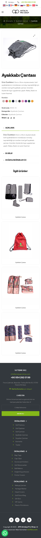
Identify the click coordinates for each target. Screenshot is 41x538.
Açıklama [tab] (9, 128)
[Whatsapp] (23, 520)
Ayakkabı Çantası (22, 21)
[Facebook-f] (11, 520)
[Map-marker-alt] (29, 520)
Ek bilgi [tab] (8, 153)
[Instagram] (17, 520)
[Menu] (2, 11)
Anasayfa (9, 21)
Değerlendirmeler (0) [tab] (15, 160)
